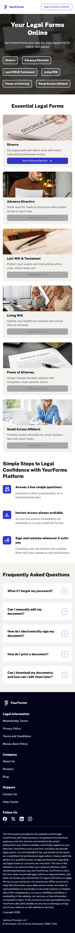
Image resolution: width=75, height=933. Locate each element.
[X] (13, 819)
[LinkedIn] (22, 819)
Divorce (10, 60)
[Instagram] (30, 819)
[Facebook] (5, 819)
